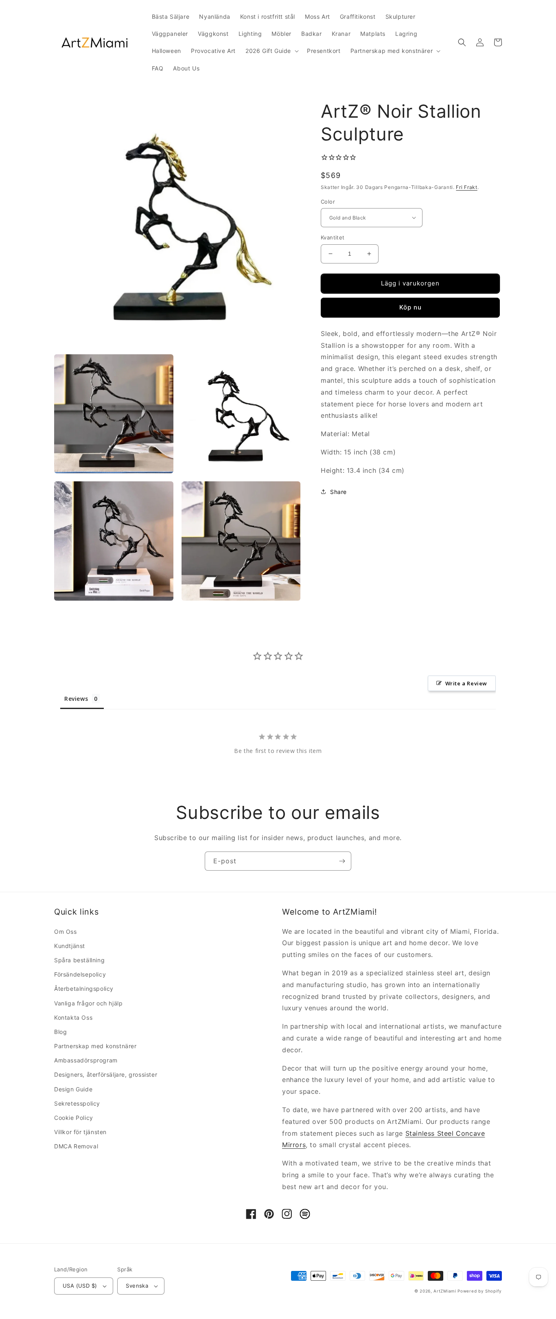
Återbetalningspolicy (84, 988)
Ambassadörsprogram (86, 1060)
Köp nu (410, 307)
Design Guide (73, 1089)
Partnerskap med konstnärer (95, 1045)
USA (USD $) (80, 1285)
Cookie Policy (73, 1117)
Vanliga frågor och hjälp (88, 1003)
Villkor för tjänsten (80, 1131)
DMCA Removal (76, 1146)
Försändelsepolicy (80, 974)
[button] (271, 50)
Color (328, 201)
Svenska (137, 1285)
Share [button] (338, 491)
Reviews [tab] (76, 698)
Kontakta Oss (73, 1017)
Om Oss (65, 931)
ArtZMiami (444, 1290)
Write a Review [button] (466, 683)
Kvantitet (333, 237)
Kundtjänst (69, 945)
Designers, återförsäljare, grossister (105, 1074)
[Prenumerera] (342, 861)
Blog (60, 1031)
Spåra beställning (79, 960)
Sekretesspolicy (77, 1103)
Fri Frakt (466, 187)
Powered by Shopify (479, 1290)
